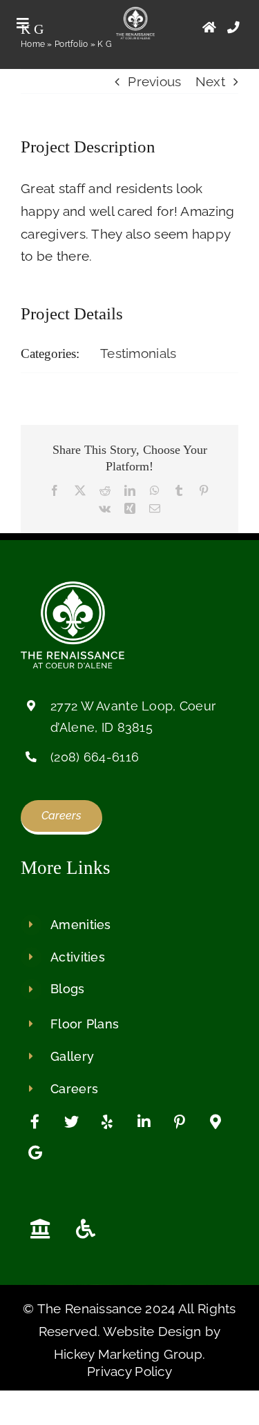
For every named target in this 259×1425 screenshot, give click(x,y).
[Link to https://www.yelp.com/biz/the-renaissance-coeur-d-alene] (107, 1122)
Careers (74, 1089)
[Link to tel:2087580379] (234, 27)
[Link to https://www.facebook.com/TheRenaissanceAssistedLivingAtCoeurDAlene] (35, 1122)
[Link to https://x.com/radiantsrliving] (71, 1122)
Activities (77, 957)
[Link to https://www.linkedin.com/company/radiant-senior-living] (143, 1122)
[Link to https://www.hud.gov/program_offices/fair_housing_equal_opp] (40, 1229)
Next (210, 81)
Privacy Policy (129, 1371)
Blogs (67, 988)
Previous (154, 81)
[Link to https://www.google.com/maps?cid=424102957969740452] (215, 1122)
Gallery (72, 1056)
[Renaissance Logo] (135, 13)
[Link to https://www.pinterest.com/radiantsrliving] (179, 1122)
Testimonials (138, 353)
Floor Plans (84, 1024)
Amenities (80, 924)
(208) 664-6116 (94, 757)
